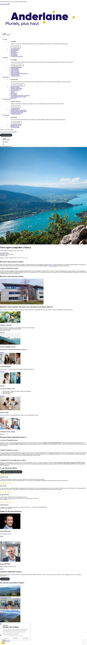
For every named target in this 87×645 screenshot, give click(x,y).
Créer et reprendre (15, 68)
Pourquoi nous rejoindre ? (16, 124)
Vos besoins (5, 57)
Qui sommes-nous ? (15, 49)
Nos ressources (15, 106)
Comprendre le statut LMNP (17, 112)
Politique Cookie (6, 641)
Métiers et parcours (15, 126)
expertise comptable (53, 265)
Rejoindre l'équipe (16, 122)
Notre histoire (14, 53)
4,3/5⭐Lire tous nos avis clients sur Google (11, 471)
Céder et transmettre (15, 72)
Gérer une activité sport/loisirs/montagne (19, 73)
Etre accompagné (4, 4)
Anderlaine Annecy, (4, 253)
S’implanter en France (15, 75)
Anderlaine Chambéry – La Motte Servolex (9, 610)
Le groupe (5, 39)
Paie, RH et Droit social (16, 89)
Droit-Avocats (14, 93)
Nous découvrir (15, 47)
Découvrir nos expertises (17, 84)
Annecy (1, 536)
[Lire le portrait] (10, 528)
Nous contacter (5, 579)
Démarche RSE (14, 52)
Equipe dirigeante (14, 50)
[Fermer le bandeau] (9, 4)
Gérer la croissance (15, 71)
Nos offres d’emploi (15, 127)
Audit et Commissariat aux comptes (18, 96)
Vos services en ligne (6, 135)
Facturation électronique (16, 67)
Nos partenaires (14, 55)
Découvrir (2, 332)
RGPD (4, 639)
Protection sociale (14, 90)
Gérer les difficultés (15, 74)
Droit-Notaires (14, 94)
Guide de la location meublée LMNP (19, 111)
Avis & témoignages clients (17, 56)
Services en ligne (6, 34)
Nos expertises (6, 77)
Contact (4, 33)
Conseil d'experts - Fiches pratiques (18, 110)
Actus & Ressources (7, 99)
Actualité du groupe (15, 108)
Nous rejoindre (6, 115)
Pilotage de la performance (16, 88)
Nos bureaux (13, 51)
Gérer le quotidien (15, 69)
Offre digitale (14, 97)
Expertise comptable (15, 87)
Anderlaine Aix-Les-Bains (5, 597)
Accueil (1, 146)
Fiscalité (12, 91)
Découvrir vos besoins (17, 65)
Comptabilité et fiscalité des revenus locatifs (20, 95)
